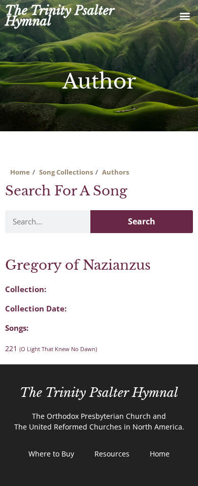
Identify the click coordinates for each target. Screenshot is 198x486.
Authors (115, 172)
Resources (111, 454)
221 (51, 348)
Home (20, 172)
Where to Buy (51, 454)
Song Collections (66, 172)
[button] (184, 16)
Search (141, 221)
